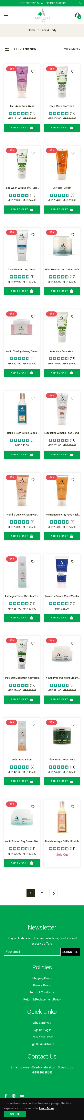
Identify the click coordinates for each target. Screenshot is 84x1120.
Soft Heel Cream (62, 187)
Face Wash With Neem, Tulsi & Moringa (22, 188)
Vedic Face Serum (22, 759)
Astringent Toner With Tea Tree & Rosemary (22, 597)
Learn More (46, 1108)
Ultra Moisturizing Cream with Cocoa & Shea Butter (62, 270)
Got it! (15, 1114)
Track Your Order (42, 1037)
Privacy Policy (42, 985)
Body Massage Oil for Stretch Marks (62, 842)
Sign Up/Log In (42, 1030)
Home (32, 30)
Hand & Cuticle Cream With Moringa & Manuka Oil (22, 515)
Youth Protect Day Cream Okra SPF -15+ (22, 842)
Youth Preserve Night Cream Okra (62, 678)
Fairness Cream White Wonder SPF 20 (62, 597)
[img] (19, 113)
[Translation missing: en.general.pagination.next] (53, 893)
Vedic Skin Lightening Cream (22, 351)
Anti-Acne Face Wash (22, 106)
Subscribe (70, 952)
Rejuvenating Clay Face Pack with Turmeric (62, 515)
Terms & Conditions (42, 992)
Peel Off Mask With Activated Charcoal (22, 678)
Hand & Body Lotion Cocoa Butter (22, 433)
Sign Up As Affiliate (42, 1044)
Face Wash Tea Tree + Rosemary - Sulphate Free (62, 107)
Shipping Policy (42, 978)
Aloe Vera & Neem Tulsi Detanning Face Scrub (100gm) (62, 760)
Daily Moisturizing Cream (22, 269)
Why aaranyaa (42, 1022)
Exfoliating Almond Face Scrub (62, 433)
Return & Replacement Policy (42, 999)
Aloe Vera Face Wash (62, 351)
